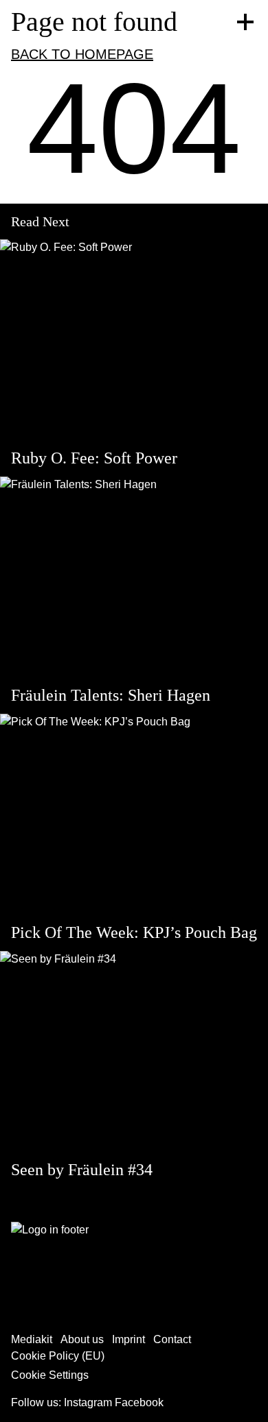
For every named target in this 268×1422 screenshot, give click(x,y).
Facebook (139, 1402)
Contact (172, 1339)
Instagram (88, 1402)
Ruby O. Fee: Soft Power (94, 458)
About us (82, 1339)
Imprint (128, 1339)
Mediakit (31, 1339)
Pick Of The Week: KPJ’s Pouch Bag (134, 932)
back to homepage (82, 54)
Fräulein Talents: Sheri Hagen (110, 695)
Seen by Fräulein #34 (82, 1170)
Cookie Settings (50, 1375)
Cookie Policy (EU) (57, 1356)
